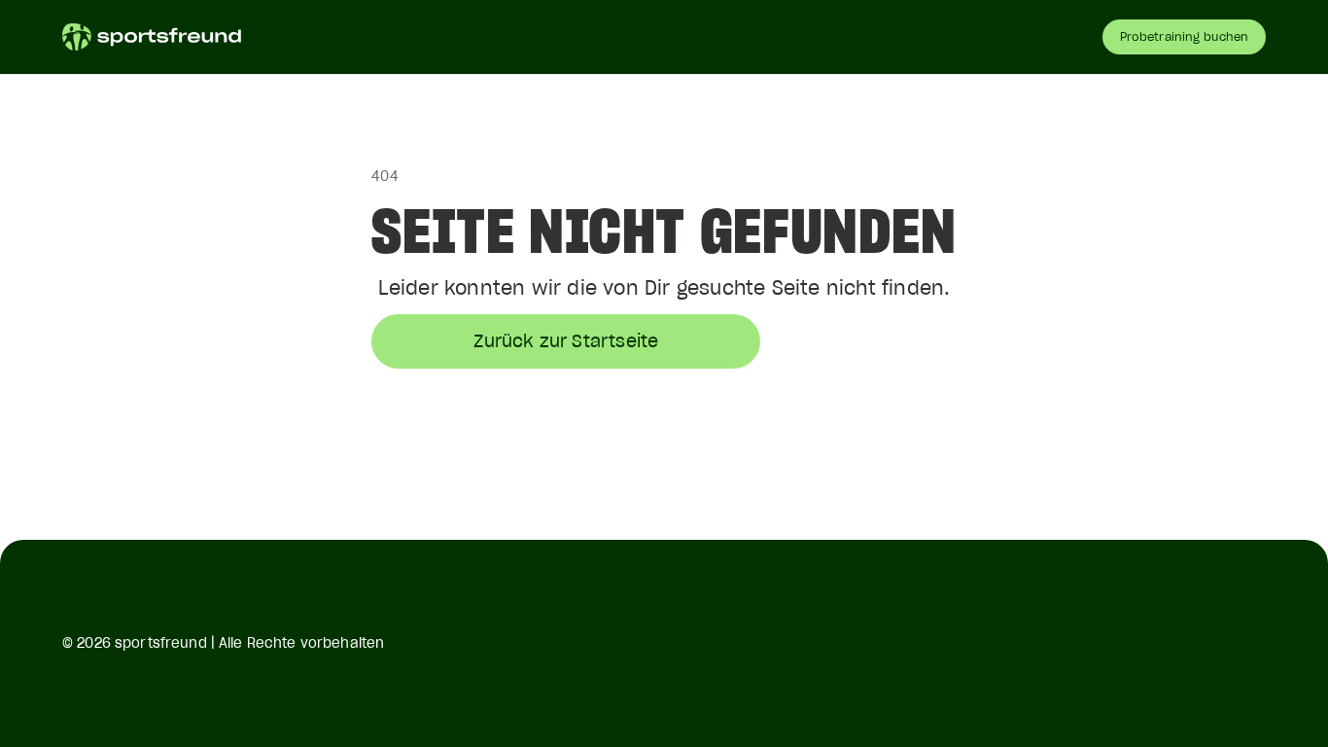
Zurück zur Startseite (565, 341)
